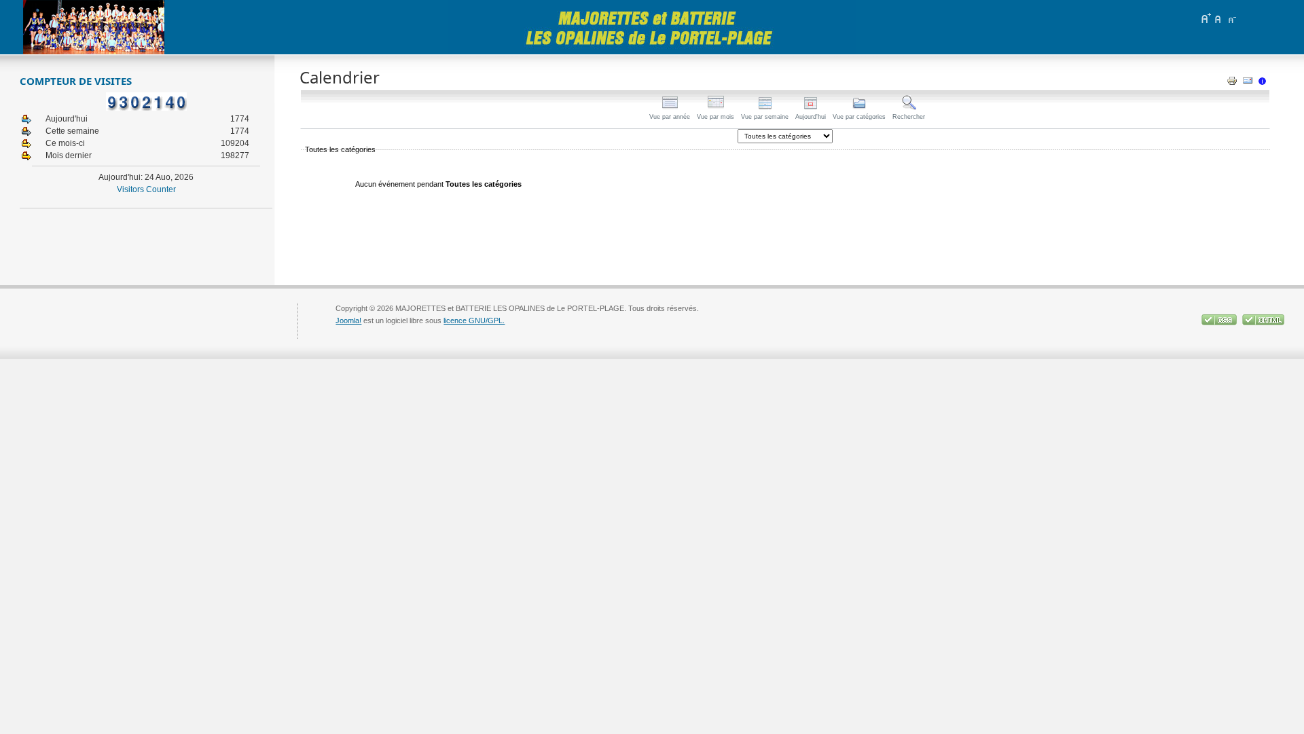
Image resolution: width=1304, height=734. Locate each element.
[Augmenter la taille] (1205, 18)
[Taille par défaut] (1218, 18)
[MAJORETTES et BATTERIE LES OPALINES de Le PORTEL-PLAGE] (93, 27)
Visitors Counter (146, 189)
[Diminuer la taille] (1231, 18)
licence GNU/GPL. (474, 320)
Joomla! (348, 320)
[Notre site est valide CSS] (1220, 322)
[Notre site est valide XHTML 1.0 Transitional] (1263, 322)
